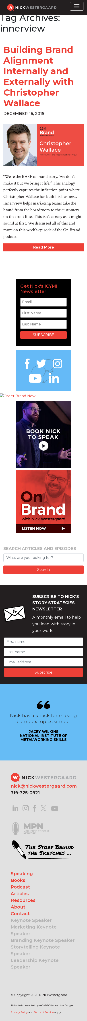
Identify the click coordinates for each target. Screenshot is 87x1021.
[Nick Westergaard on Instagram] (26, 808)
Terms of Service (44, 1012)
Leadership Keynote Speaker (35, 964)
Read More (43, 247)
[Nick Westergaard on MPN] (31, 823)
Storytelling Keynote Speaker (35, 950)
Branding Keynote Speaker (43, 940)
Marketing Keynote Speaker (34, 930)
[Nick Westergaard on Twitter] (43, 808)
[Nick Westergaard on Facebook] (34, 808)
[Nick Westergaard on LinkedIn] (15, 808)
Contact (20, 913)
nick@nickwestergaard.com (44, 786)
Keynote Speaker (31, 920)
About (18, 907)
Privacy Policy (19, 1012)
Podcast (20, 887)
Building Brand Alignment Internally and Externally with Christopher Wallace (38, 76)
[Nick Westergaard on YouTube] (54, 808)
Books (18, 880)
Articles (20, 893)
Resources (23, 900)
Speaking (22, 873)
